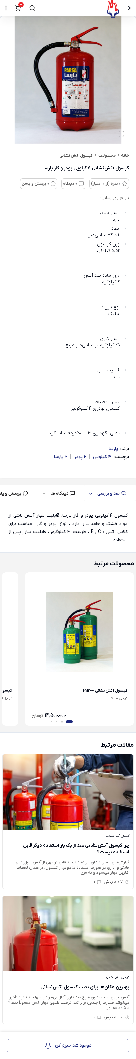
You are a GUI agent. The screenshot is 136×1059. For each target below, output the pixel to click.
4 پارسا (60, 457)
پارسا (113, 449)
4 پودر (80, 457)
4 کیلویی (102, 457)
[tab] (110, 493)
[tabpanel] (68, 528)
